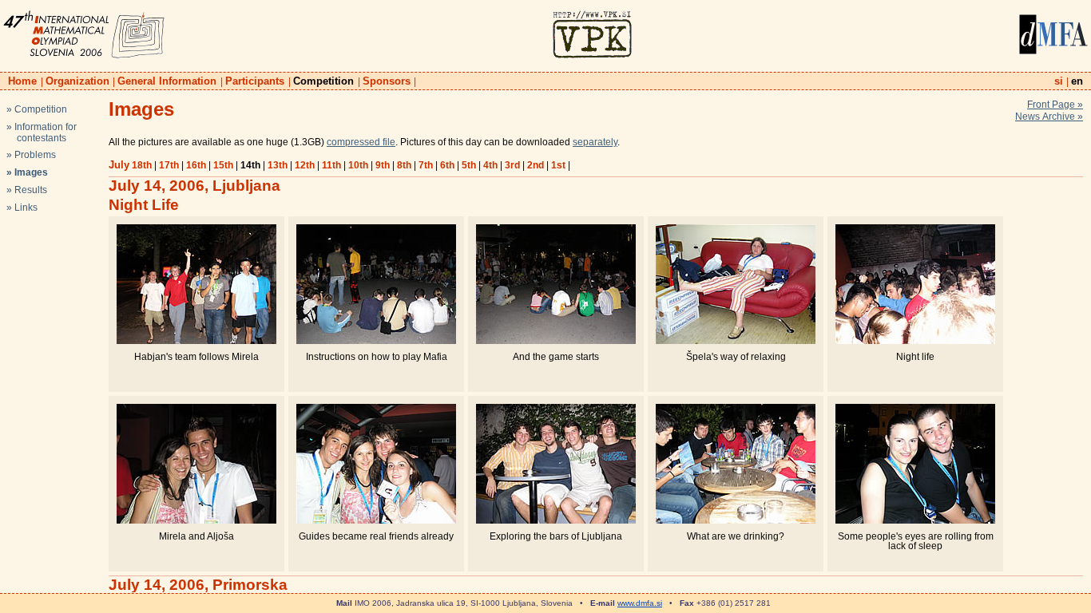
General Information (166, 81)
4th (490, 165)
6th (447, 165)
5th (469, 165)
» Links (22, 207)
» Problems (31, 154)
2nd (535, 165)
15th (223, 165)
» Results (26, 190)
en (1077, 81)
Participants (254, 81)
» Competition (36, 109)
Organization (77, 81)
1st (558, 165)
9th (382, 165)
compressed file (361, 142)
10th (358, 165)
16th (196, 165)
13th (278, 165)
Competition (323, 81)
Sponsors (387, 81)
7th (426, 165)
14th (250, 165)
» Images (27, 172)
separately (595, 142)
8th (404, 165)
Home (22, 81)
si (1058, 81)
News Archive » (1049, 116)
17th (169, 165)
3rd (512, 165)
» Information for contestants (41, 132)
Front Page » (1055, 104)
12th (305, 165)
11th (331, 165)
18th (142, 165)
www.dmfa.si (639, 603)
